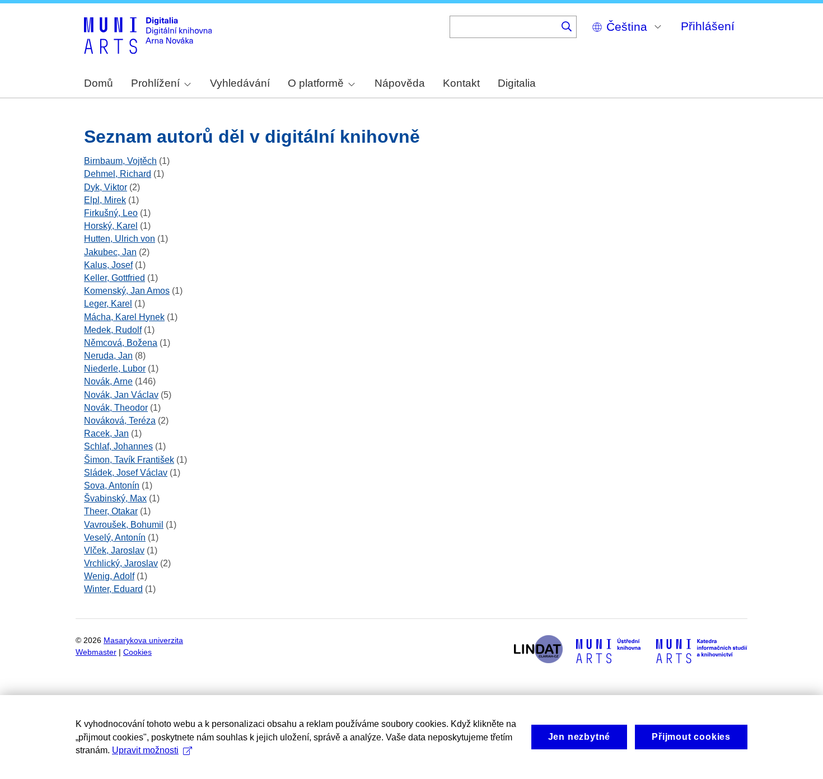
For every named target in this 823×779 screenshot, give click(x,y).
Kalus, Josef (108, 265)
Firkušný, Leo (111, 213)
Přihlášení (708, 26)
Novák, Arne (108, 381)
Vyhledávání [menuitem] (240, 83)
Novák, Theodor (116, 407)
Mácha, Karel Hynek (124, 317)
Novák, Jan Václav (121, 395)
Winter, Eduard (113, 589)
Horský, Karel (111, 226)
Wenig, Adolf (109, 576)
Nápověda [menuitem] (400, 83)
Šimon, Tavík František (129, 459)
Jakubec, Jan (110, 252)
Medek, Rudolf (113, 330)
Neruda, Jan (108, 355)
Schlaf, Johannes (118, 446)
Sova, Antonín (111, 485)
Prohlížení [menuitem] (155, 83)
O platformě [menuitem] (316, 83)
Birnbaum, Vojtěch (120, 161)
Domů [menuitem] (98, 83)
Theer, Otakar (111, 511)
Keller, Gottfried (114, 278)
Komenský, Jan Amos (127, 290)
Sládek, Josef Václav (125, 472)
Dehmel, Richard (117, 174)
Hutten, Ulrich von (119, 238)
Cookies (137, 652)
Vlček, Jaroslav (114, 550)
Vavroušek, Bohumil (123, 524)
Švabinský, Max (115, 498)
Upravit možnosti (145, 750)
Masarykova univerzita (143, 640)
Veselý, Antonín (115, 537)
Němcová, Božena (120, 343)
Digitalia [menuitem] (517, 83)
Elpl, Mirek (105, 200)
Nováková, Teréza (120, 420)
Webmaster (96, 652)
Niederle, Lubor (115, 368)
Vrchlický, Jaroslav (121, 563)
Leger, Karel (108, 303)
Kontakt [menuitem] (461, 83)
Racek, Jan (106, 433)
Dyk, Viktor (105, 187)
